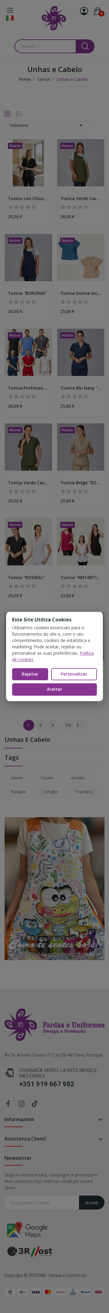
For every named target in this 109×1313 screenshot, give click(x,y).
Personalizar (74, 674)
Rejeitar (30, 674)
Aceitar (54, 689)
